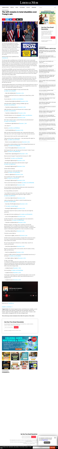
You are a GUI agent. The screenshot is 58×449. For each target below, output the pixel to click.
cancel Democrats (25, 309)
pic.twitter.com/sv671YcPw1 (14, 139)
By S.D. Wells (45, 126)
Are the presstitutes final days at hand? (46, 90)
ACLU (10, 309)
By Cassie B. (44, 73)
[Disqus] (20, 388)
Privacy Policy (45, 440)
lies (33, 310)
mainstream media (10, 311)
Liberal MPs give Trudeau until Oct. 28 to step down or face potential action (47, 103)
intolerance (22, 7)
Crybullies (31, 309)
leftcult (28, 7)
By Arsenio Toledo (45, 78)
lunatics (12, 7)
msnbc (20, 311)
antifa (17, 7)
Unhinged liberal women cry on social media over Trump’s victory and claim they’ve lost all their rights (47, 51)
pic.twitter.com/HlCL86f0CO (15, 255)
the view (18, 313)
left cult (21, 310)
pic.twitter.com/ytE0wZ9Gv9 (10, 110)
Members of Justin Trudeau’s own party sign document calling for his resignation (47, 112)
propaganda (11, 313)
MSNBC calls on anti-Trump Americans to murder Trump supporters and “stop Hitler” (47, 94)
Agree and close (47, 442)
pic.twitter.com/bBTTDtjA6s (10, 201)
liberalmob (34, 7)
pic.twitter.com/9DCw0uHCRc (26, 214)
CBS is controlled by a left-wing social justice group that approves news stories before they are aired (47, 133)
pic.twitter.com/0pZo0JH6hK (14, 172)
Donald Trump (8, 310)
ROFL (15, 313)
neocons (24, 311)
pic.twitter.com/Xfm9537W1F (13, 178)
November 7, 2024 (23, 123)
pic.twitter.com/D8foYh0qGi (18, 220)
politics (6, 313)
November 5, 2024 (21, 184)
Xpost (26, 313)
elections (14, 310)
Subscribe (52, 447)
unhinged (23, 313)
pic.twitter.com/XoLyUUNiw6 (17, 270)
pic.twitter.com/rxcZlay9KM (10, 90)
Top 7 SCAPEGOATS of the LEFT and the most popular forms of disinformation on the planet (47, 125)
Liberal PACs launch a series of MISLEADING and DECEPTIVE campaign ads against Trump (47, 120)
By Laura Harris (45, 88)
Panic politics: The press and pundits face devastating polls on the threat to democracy (47, 116)
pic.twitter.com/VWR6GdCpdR (14, 151)
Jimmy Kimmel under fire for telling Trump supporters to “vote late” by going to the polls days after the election (47, 76)
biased (12, 309)
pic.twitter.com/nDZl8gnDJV (14, 145)
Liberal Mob (25, 310)
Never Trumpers (29, 311)
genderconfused (5, 7)
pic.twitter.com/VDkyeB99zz (10, 121)
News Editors (11, 17)
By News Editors (45, 59)
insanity (17, 310)
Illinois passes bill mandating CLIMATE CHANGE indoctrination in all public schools (47, 129)
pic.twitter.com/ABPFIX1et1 (9, 195)
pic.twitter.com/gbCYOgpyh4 (12, 206)
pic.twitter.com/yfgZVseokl (9, 164)
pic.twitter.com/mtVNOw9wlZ (28, 182)
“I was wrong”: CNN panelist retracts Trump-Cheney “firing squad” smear (47, 99)
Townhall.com (5, 57)
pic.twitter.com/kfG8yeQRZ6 (17, 158)
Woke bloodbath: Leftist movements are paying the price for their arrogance (46, 66)
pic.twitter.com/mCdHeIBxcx (18, 99)
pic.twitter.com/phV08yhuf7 (10, 104)
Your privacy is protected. (7, 330)
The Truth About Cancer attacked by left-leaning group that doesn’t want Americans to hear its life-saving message (47, 70)
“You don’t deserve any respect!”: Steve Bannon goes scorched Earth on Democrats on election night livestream (47, 56)
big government (17, 309)
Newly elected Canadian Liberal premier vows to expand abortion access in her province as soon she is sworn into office (47, 86)
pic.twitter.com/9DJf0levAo (14, 128)
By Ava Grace (45, 113)
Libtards (30, 310)
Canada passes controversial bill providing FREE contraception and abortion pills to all (47, 139)
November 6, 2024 (20, 93)
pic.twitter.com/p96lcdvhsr (26, 115)
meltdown (16, 311)
